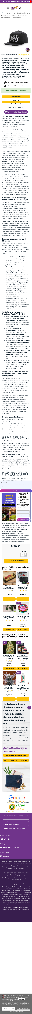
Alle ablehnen (23, 1008)
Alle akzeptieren (9, 1008)
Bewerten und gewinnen (9, 54)
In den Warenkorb (16, 561)
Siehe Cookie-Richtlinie (19, 1004)
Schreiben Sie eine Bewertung (16, 760)
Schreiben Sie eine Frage (16, 755)
